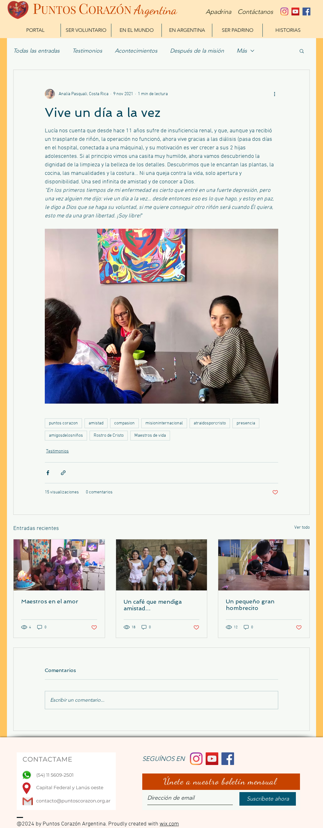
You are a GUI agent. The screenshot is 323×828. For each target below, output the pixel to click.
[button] (302, 50)
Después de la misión (197, 50)
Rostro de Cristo (109, 435)
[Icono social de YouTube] (295, 11)
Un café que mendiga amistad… (153, 605)
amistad (96, 423)
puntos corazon (63, 423)
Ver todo (302, 527)
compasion (124, 423)
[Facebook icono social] (306, 11)
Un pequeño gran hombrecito (250, 604)
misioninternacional (164, 423)
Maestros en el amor (49, 601)
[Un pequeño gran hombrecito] (263, 564)
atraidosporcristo (210, 423)
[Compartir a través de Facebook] (48, 473)
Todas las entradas (36, 50)
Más (242, 50)
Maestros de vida (150, 435)
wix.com (169, 824)
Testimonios (87, 50)
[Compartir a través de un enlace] (63, 473)
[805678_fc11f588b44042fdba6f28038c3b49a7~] (284, 11)
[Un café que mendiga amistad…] (161, 564)
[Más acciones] (274, 94)
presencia (246, 423)
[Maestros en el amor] (59, 564)
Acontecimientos (136, 50)
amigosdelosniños (66, 435)
